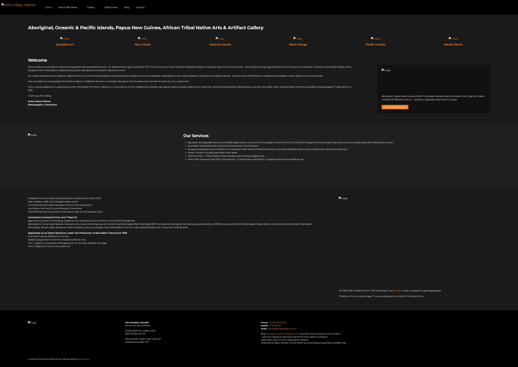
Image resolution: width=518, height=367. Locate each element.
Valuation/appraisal (395, 107)
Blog (126, 7)
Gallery (91, 7)
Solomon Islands (220, 44)
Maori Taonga (298, 44)
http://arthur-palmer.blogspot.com (282, 334)
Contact (140, 7)
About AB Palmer (68, 7)
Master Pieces (453, 44)
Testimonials (110, 7)
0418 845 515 (275, 325)
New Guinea (142, 44)
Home (48, 7)
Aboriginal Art (65, 44)
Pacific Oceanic (376, 44)
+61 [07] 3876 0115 (277, 322)
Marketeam (84, 359)
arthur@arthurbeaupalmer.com (282, 328)
